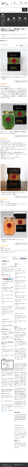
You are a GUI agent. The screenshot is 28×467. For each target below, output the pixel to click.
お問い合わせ (14, 21)
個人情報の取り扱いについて (7, 464)
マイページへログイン (14, 4)
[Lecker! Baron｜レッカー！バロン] (5, 5)
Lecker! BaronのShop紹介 (7, 466)
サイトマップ (25, 21)
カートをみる (21, 4)
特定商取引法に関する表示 (18, 464)
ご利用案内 (8, 20)
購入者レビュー (20, 21)
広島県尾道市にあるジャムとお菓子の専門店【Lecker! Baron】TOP (3, 21)
